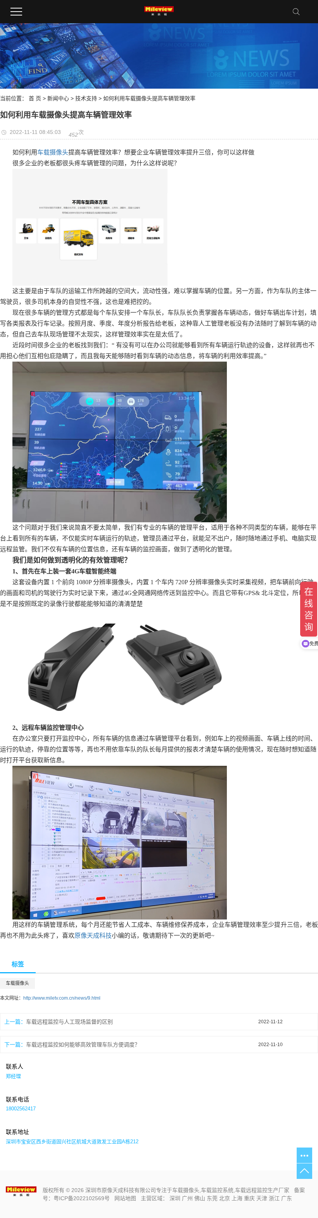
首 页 (35, 98)
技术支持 (86, 98)
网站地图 (125, 1198)
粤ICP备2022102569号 (82, 1198)
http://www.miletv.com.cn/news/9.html (61, 998)
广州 (187, 1198)
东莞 (212, 1198)
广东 (286, 1198)
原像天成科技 (93, 935)
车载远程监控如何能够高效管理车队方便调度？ (83, 1044)
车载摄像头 (52, 152)
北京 (224, 1198)
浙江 (274, 1198)
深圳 (174, 1198)
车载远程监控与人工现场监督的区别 (69, 1022)
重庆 (249, 1198)
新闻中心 (58, 98)
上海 (237, 1198)
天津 (261, 1198)
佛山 (199, 1198)
